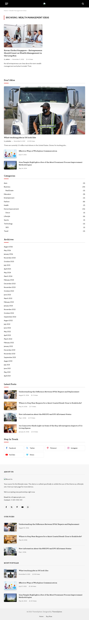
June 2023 (7, 295)
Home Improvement (11, 209)
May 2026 (7, 250)
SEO (7, 227)
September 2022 (10, 317)
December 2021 (9, 350)
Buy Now (49, 616)
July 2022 (7, 324)
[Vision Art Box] (44, 4)
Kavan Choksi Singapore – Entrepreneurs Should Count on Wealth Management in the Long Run (23, 53)
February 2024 (9, 280)
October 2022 (9, 313)
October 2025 (9, 261)
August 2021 (8, 361)
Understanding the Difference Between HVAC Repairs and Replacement (49, 392)
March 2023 (8, 298)
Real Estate (9, 190)
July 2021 (7, 365)
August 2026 (8, 247)
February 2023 (9, 302)
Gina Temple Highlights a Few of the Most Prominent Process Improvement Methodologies (50, 163)
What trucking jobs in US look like (20, 137)
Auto (5, 183)
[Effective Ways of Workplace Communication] (10, 154)
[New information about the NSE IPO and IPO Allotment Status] (10, 417)
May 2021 (7, 372)
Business (7, 187)
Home (6, 10)
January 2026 (8, 254)
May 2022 (7, 332)
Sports (6, 220)
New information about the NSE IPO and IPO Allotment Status (45, 414)
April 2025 (7, 269)
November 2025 (10, 258)
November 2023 (10, 287)
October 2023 (9, 291)
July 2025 (7, 265)
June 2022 (7, 328)
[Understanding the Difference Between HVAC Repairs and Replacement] (10, 394)
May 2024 (7, 273)
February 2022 (9, 343)
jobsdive (8, 141)
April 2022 (7, 335)
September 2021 (10, 357)
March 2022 (8, 339)
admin (8, 59)
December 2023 (10, 284)
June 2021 (7, 368)
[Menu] (6, 3)
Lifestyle (7, 216)
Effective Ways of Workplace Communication (38, 151)
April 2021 (7, 376)
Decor (8, 213)
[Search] (82, 3)
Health (6, 205)
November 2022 (10, 309)
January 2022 (8, 346)
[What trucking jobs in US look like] (44, 110)
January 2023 (8, 306)
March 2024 (8, 276)
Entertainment (9, 198)
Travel (6, 231)
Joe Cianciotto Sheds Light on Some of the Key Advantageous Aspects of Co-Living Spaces (51, 427)
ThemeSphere (57, 612)
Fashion (7, 202)
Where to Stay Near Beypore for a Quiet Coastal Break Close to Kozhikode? (50, 403)
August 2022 (8, 320)
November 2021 (9, 354)
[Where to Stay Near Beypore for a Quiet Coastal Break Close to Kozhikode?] (10, 406)
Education (7, 194)
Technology (8, 224)
